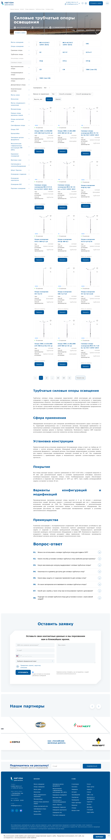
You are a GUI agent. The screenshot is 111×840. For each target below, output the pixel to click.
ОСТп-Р (88, 52)
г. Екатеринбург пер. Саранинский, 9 (17, 794)
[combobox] (17, 656)
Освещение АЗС (16, 184)
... (52, 378)
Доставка (89, 807)
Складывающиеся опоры (17, 73)
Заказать (39, 151)
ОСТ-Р (65, 52)
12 (58, 378)
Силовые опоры (16, 62)
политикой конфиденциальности (66, 673)
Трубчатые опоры (17, 54)
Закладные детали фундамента (17, 138)
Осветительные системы (16, 90)
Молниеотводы (16, 109)
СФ (64, 69)
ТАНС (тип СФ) (44, 78)
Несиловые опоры (17, 58)
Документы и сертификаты (91, 798)
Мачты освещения (17, 42)
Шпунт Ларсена (16, 170)
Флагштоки (14, 99)
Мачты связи (15, 95)
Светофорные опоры (18, 125)
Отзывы (74, 808)
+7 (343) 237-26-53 (17, 788)
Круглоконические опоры (17, 67)
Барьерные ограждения (15, 155)
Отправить (23, 672)
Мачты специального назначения (18, 104)
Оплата (89, 804)
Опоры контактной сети (17, 120)
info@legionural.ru (72, 4)
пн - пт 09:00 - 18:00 (17, 800)
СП (40, 69)
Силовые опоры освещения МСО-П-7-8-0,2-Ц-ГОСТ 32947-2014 (90, 133)
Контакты (74, 786)
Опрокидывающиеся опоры (18, 80)
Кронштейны (15, 133)
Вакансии (74, 805)
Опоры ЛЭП (15, 129)
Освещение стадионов (18, 174)
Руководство (75, 800)
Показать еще (80, 377)
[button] (92, 706)
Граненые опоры (16, 50)
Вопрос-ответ (76, 810)
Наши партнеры (76, 802)
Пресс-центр (90, 786)
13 (64, 378)
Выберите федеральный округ (26, 661)
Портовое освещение (18, 188)
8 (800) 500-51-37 (72, 2)
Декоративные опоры (18, 85)
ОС (40, 52)
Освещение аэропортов (15, 179)
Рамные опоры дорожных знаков (17, 114)
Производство (76, 794)
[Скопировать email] (65, 4)
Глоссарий (90, 809)
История (74, 792)
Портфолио (75, 797)
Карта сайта (90, 812)
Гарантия (89, 801)
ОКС (87, 43)
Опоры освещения (17, 46)
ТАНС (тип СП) (91, 69)
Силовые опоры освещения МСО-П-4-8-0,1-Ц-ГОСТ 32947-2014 (43, 187)
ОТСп (65, 61)
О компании (75, 784)
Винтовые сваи (16, 160)
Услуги (89, 784)
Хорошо (99, 837)
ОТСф (88, 61)
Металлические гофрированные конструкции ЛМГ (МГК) (17, 147)
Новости (89, 789)
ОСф (41, 61)
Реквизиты (75, 789)
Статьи (89, 792)
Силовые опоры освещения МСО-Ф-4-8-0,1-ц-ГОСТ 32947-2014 (67, 187)
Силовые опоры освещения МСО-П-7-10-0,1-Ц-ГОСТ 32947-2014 (90, 346)
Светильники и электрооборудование (18, 165)
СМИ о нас (90, 794)
